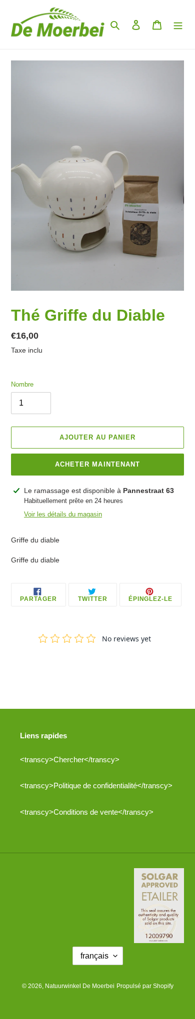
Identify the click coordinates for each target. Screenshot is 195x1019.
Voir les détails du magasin (63, 514)
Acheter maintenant (97, 464)
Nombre (22, 384)
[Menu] (178, 24)
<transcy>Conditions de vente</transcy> (87, 812)
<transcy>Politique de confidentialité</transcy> (96, 785)
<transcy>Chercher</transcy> (70, 759)
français (94, 956)
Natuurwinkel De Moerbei (79, 986)
